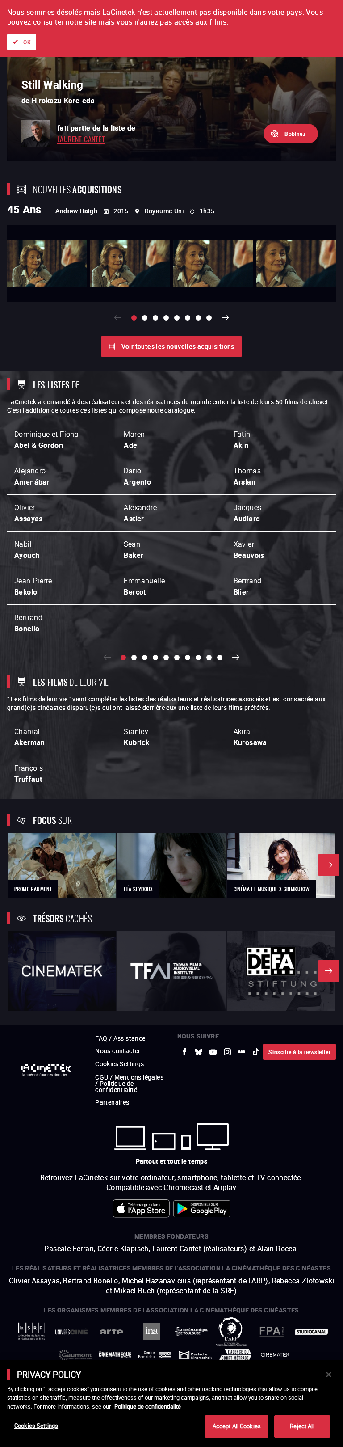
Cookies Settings (36, 1426)
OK (27, 42)
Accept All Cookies (237, 1426)
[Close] (329, 1374)
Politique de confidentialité (147, 1406)
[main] (171, 1403)
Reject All (302, 1426)
